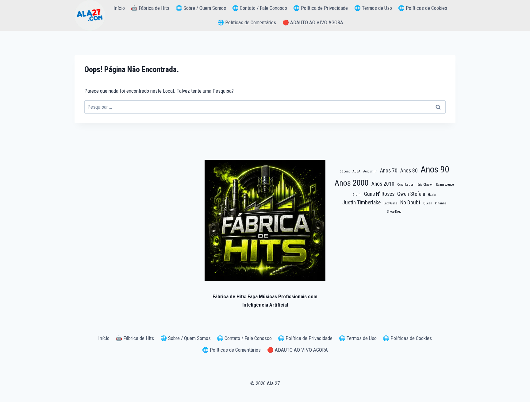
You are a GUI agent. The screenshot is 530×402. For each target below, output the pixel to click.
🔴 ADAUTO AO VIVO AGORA (312, 22)
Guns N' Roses (379, 194)
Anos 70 (389, 171)
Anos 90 (435, 169)
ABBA (356, 171)
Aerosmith (370, 171)
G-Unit (356, 195)
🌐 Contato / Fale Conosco (259, 8)
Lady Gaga (390, 203)
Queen (427, 203)
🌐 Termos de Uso (373, 8)
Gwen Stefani (411, 194)
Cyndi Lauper (406, 185)
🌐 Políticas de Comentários (246, 22)
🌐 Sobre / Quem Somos (201, 8)
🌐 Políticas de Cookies (422, 8)
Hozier (432, 195)
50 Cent (345, 171)
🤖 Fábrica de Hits (150, 8)
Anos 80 (409, 171)
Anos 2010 (382, 184)
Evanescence (445, 185)
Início (119, 8)
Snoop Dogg (394, 212)
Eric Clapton (425, 185)
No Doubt (410, 202)
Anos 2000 (352, 182)
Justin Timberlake (361, 202)
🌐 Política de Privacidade (320, 8)
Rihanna (441, 203)
